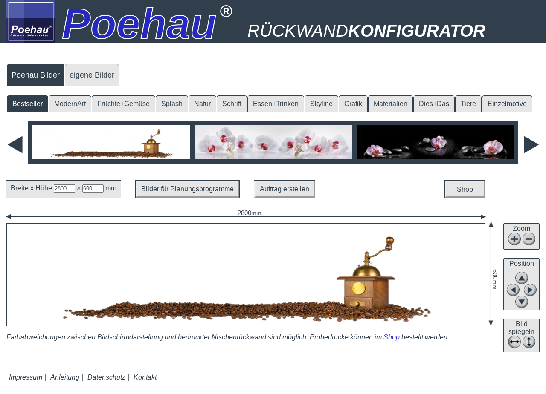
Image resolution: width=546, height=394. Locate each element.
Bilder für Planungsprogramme (187, 189)
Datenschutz (106, 377)
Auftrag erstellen (284, 189)
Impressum (25, 377)
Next (531, 144)
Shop (465, 189)
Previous (15, 144)
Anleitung (64, 377)
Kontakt (145, 377)
